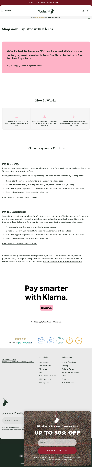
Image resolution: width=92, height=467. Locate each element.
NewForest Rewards (47, 376)
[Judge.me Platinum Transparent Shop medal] (60, 340)
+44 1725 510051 (9, 359)
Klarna (65, 376)
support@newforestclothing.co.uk (18, 361)
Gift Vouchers (45, 379)
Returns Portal (45, 366)
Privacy (65, 366)
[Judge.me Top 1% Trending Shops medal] (78, 340)
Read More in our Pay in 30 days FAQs (19, 197)
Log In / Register (69, 362)
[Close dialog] (88, 414)
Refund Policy (68, 369)
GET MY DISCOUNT (57, 450)
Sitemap (65, 379)
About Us (43, 369)
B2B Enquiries (68, 383)
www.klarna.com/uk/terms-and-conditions (62, 261)
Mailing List (44, 383)
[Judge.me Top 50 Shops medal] (69, 340)
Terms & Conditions (70, 372)
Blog (41, 372)
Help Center (44, 362)
